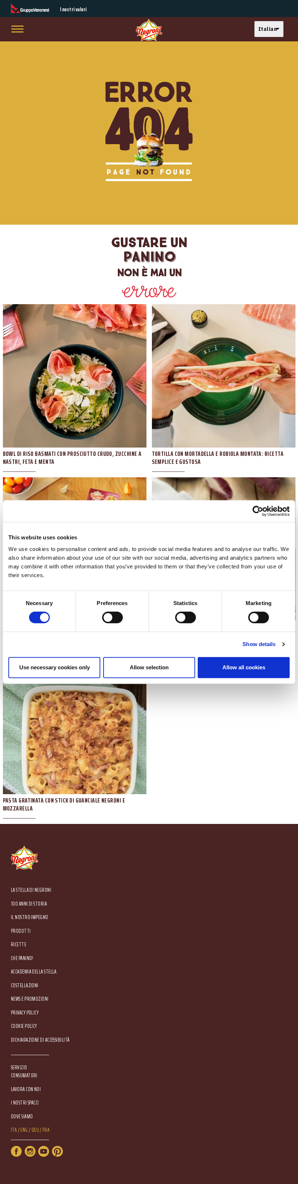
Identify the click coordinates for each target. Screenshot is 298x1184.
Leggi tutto (74, 391)
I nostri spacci (25, 1103)
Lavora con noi (26, 1089)
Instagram (30, 1151)
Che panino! (22, 958)
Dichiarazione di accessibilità (40, 1040)
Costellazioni (25, 985)
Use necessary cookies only (54, 667)
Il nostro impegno (29, 917)
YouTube (43, 1151)
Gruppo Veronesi (30, 8)
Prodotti (21, 931)
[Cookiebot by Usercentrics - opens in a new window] (258, 511)
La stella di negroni (31, 890)
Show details (258, 644)
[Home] (149, 30)
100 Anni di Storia (29, 904)
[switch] (112, 617)
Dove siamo (22, 1116)
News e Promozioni (30, 999)
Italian (267, 28)
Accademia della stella (34, 972)
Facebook (16, 1151)
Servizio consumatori (24, 1071)
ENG (24, 1130)
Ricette (18, 944)
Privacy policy (25, 1013)
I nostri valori (73, 9)
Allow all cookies (243, 667)
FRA (46, 1130)
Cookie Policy (24, 1026)
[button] (270, 29)
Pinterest (57, 1151)
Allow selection (149, 667)
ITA (14, 1130)
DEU (35, 1130)
